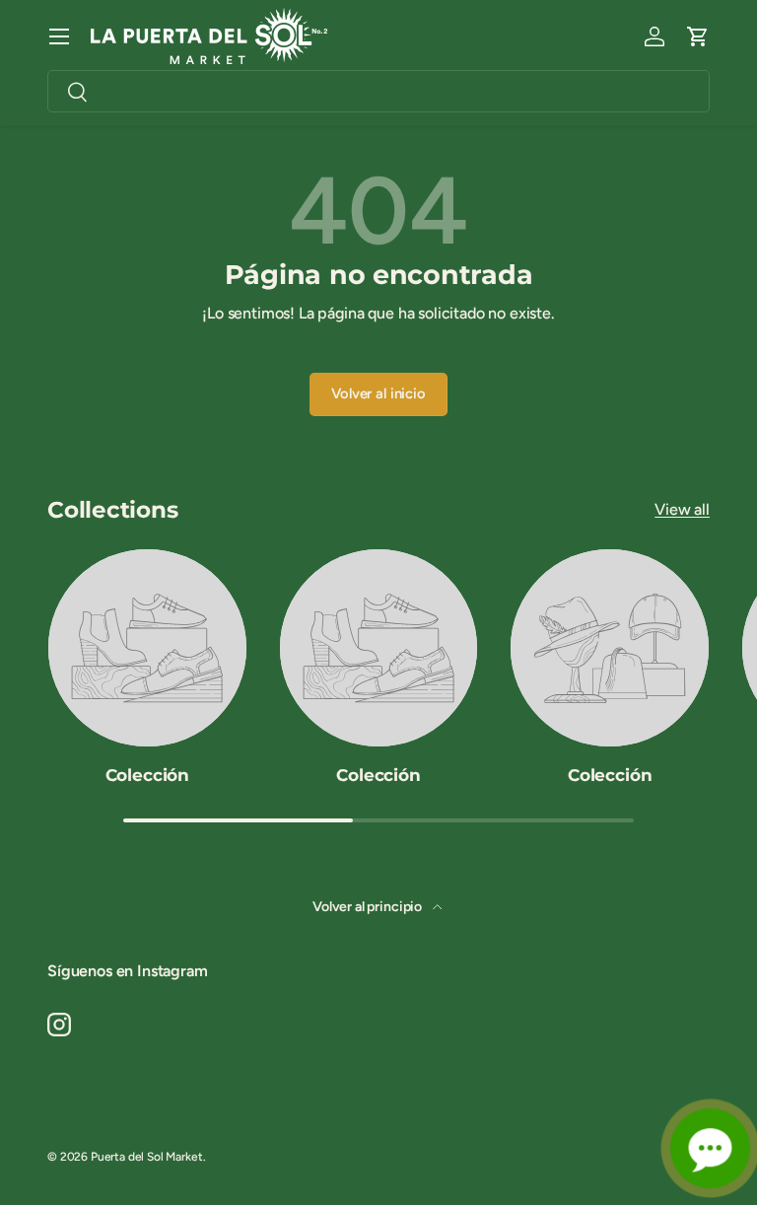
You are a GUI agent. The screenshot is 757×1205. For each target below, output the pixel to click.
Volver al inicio (378, 393)
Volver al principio (368, 906)
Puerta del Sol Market (147, 1157)
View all (682, 509)
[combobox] (378, 91)
